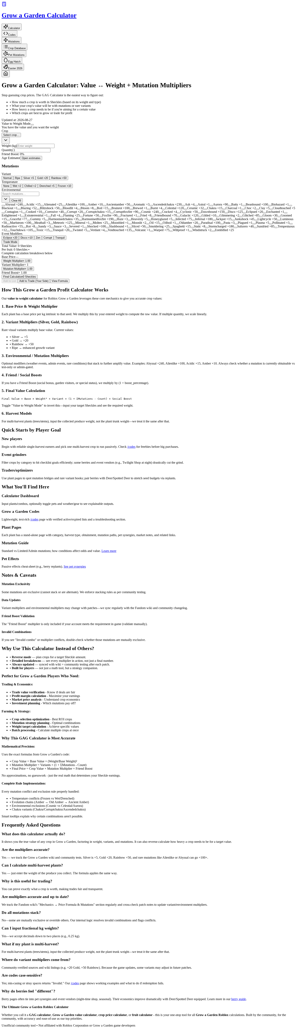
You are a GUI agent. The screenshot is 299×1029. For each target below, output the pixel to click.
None (6, 185)
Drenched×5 (47, 185)
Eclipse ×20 (10, 237)
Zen (38, 237)
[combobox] (6, 140)
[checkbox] (3, 205)
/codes (131, 446)
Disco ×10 (27, 237)
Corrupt (48, 237)
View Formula (60, 280)
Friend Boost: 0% (13, 154)
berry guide (238, 999)
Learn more (108, 551)
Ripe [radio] (17, 178)
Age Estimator (11, 158)
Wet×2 (17, 185)
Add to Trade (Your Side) (33, 280)
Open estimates (31, 158)
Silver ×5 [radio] (28, 178)
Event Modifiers (12, 233)
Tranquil (60, 237)
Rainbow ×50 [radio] (59, 178)
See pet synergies (75, 566)
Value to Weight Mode (16, 123)
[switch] (32, 124)
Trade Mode (10, 241)
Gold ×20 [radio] (42, 178)
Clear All (16, 200)
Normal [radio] (7, 178)
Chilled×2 (30, 185)
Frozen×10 (64, 185)
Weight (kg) (9, 145)
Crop (5, 131)
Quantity (7, 150)
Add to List (9, 280)
